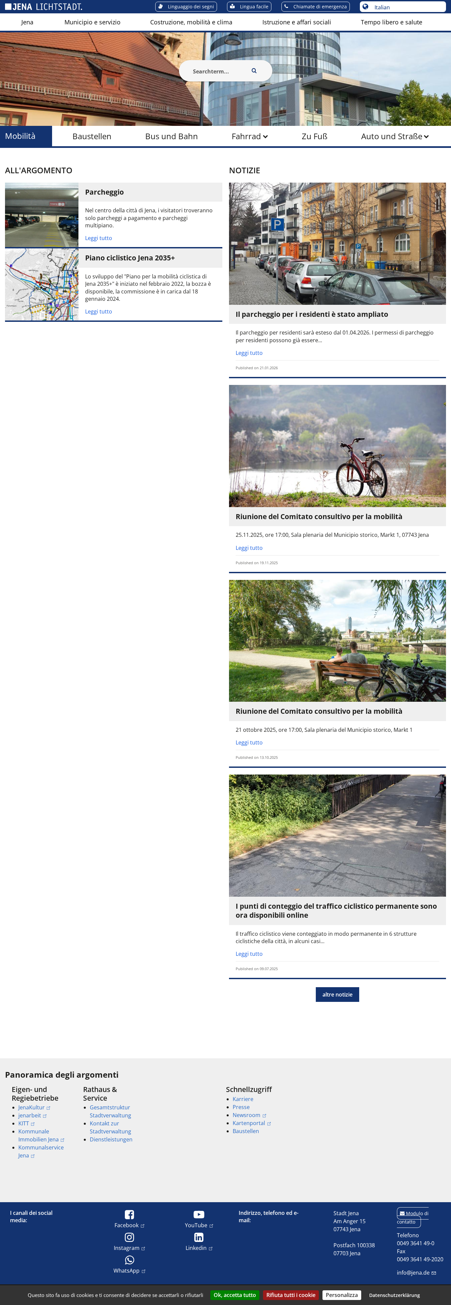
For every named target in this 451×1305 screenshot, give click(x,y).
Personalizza (342, 1295)
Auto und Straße (391, 136)
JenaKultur (31, 1107)
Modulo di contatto (413, 1217)
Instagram (127, 1248)
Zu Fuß (314, 136)
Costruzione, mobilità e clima (191, 22)
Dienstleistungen (111, 1139)
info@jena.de (413, 1272)
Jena (27, 22)
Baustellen (91, 136)
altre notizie (337, 994)
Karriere (243, 1099)
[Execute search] (254, 71)
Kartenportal (249, 1123)
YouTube (196, 1225)
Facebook (127, 1225)
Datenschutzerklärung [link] (394, 1295)
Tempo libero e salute (391, 22)
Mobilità (20, 136)
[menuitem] (27, 22)
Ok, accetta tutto (235, 1295)
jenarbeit (29, 1115)
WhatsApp (127, 1270)
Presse (241, 1107)
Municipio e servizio (92, 22)
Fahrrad (246, 136)
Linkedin (196, 1248)
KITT (23, 1123)
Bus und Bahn (171, 136)
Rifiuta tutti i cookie (290, 1295)
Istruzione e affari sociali (296, 22)
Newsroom (246, 1115)
